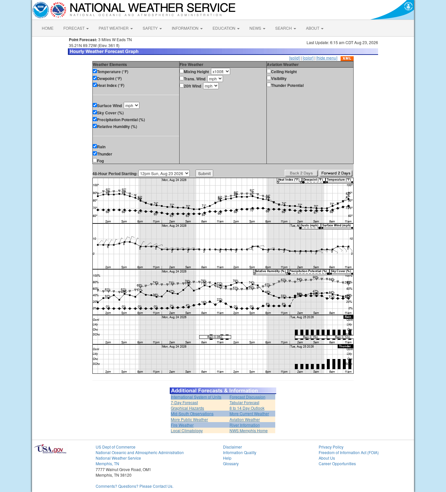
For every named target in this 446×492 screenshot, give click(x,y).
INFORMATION (185, 28)
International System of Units (196, 397)
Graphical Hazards (187, 408)
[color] (308, 57)
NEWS (255, 28)
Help (227, 458)
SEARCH (284, 28)
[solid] (294, 57)
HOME (48, 28)
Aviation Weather (245, 419)
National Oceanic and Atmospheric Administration (140, 452)
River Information (245, 425)
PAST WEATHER (114, 28)
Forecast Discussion (247, 397)
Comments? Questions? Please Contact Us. (134, 486)
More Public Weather (189, 419)
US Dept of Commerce (115, 447)
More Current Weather (249, 413)
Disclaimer (232, 447)
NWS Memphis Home (249, 430)
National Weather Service (118, 458)
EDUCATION (224, 28)
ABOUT (313, 28)
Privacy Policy (331, 447)
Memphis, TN (107, 463)
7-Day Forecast (184, 402)
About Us (327, 458)
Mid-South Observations (192, 413)
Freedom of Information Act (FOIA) (349, 452)
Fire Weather (182, 425)
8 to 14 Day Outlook (247, 408)
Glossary (231, 463)
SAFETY (151, 28)
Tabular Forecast (244, 402)
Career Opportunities (337, 463)
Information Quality (239, 452)
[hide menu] (326, 57)
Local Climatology (187, 430)
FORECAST (74, 28)
